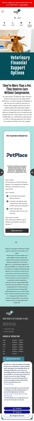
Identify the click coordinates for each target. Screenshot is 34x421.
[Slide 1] (16, 242)
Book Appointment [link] (13, 359)
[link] (17, 11)
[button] (2, 11)
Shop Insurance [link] (17, 231)
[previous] (2, 172)
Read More (24, 5)
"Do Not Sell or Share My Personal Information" (15, 395)
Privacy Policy (9, 384)
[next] (32, 172)
